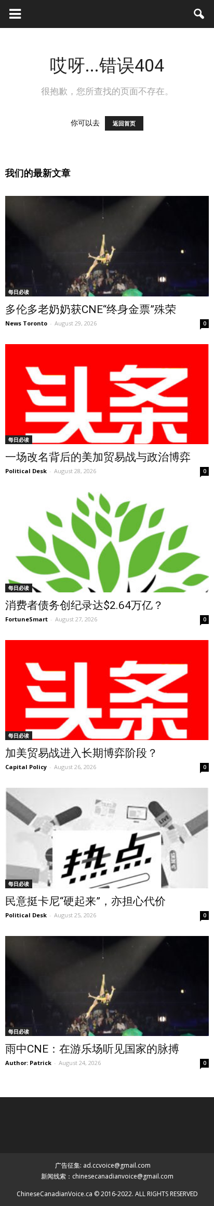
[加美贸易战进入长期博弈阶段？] (107, 690)
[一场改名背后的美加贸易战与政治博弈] (107, 394)
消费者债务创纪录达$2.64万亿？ (84, 605)
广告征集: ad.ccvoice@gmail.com (103, 1165)
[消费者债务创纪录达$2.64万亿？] (107, 542)
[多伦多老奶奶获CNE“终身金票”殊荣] (107, 246)
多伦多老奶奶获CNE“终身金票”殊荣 (90, 309)
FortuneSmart (26, 619)
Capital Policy (26, 767)
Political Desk (26, 471)
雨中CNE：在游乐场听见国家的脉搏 (92, 1049)
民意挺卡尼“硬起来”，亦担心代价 (85, 901)
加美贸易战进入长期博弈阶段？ (81, 753)
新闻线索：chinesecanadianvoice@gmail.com (107, 1176)
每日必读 (18, 291)
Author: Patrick (28, 1063)
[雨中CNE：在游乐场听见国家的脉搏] (107, 986)
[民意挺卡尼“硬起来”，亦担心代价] (107, 838)
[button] (199, 14)
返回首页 (124, 123)
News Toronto (26, 323)
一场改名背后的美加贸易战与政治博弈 (98, 457)
